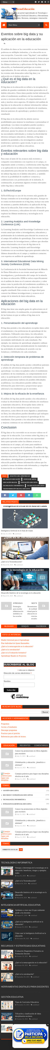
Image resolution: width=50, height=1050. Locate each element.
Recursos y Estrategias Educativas (18, 795)
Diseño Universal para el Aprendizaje (15, 640)
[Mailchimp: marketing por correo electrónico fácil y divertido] (19, 699)
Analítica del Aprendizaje (20, 476)
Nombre (7, 681)
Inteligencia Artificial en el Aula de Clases (17, 531)
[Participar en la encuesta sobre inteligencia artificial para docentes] (30, 1036)
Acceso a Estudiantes (9, 727)
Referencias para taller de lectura (13, 737)
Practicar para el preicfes (10, 733)
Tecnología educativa (35, 485)
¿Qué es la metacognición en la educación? (17, 646)
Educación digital (10, 482)
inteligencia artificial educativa (17, 804)
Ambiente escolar (10, 849)
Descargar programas (9, 730)
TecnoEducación (25, 8)
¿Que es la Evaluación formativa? (13, 653)
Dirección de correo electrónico (18, 673)
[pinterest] (45, 2)
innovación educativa (29, 482)
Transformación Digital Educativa (16, 488)
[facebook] (35, 2)
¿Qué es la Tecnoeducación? (11, 562)
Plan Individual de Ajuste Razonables (15, 643)
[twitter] (38, 2)
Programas (5, 724)
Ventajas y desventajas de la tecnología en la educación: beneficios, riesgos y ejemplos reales (31, 870)
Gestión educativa (11, 790)
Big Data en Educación (11, 479)
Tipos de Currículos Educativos (27, 1002)
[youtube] (42, 2)
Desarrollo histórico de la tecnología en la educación (21, 593)
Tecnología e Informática (13, 485)
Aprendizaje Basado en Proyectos (13, 656)
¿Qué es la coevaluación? (10, 650)
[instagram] (48, 2)
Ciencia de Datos (29, 479)
